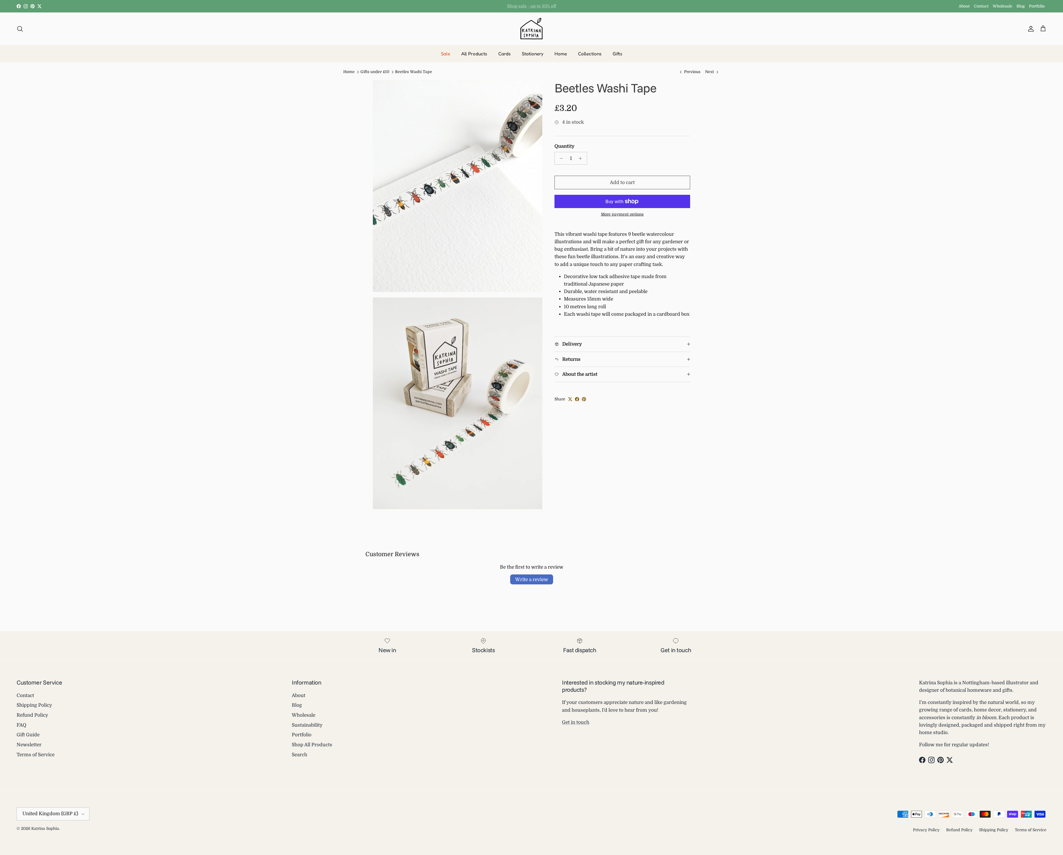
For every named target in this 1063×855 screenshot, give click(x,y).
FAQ (21, 725)
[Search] (20, 28)
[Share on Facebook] (577, 399)
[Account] (1029, 28)
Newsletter (29, 744)
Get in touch (575, 722)
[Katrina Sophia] (531, 28)
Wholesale (1002, 6)
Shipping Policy (34, 705)
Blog (1020, 6)
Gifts (617, 53)
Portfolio (1037, 6)
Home (560, 53)
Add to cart (622, 182)
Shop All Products (312, 744)
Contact (981, 6)
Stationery (532, 53)
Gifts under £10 (374, 72)
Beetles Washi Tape (413, 72)
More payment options (622, 214)
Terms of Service (36, 754)
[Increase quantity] (582, 158)
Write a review (531, 579)
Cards (504, 53)
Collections (590, 53)
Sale (445, 53)
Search (299, 754)
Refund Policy (32, 715)
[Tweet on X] (570, 399)
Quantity (564, 146)
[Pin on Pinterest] (584, 399)
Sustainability (307, 725)
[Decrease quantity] (560, 158)
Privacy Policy (926, 830)
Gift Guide (28, 734)
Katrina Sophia (45, 828)
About (964, 6)
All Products (474, 53)
